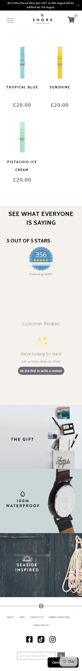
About (10, 617)
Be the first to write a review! (41, 371)
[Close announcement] (78, 5)
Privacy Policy (41, 625)
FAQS (22, 617)
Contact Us (36, 617)
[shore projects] (42, 19)
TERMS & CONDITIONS (59, 617)
